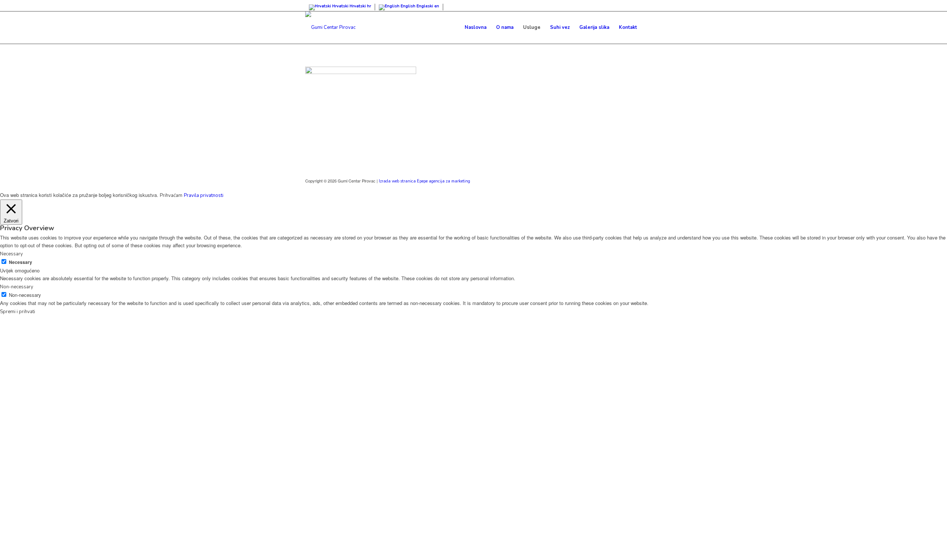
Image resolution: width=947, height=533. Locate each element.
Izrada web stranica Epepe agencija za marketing (424, 181)
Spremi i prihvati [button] (17, 311)
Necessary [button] (11, 254)
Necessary (20, 262)
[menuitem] (475, 27)
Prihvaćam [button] (171, 195)
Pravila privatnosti (203, 195)
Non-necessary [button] (16, 287)
